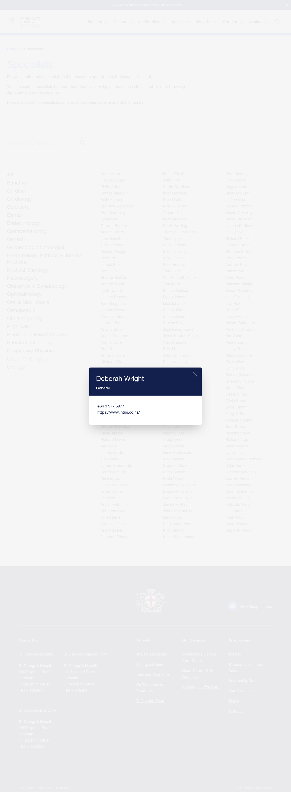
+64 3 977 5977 (110, 406)
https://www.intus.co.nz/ (118, 412)
